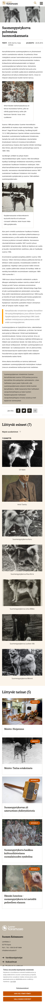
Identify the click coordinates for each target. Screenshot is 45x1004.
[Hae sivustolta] (35, 3)
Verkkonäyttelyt (13, 957)
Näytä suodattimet (10, 432)
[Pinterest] (29, 410)
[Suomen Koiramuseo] (10, 3)
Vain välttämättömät (22, 993)
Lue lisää (13, 981)
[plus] (35, 410)
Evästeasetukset (22, 988)
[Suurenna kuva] (17, 91)
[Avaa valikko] (41, 3)
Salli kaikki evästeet (22, 999)
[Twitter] (24, 410)
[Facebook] (18, 410)
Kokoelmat (11, 961)
